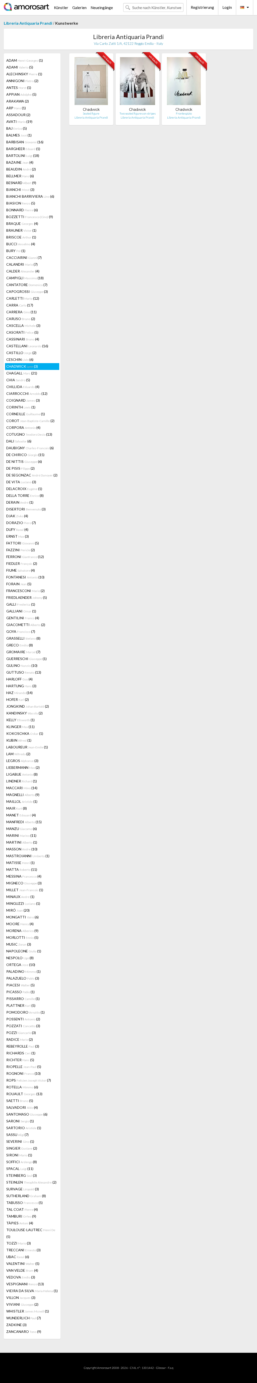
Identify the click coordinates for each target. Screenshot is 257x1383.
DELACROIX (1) (24, 489)
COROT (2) (30, 421)
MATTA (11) (21, 869)
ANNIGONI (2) (22, 81)
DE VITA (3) (21, 482)
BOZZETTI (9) (29, 217)
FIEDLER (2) (21, 563)
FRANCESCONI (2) (25, 591)
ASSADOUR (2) (18, 115)
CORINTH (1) (20, 407)
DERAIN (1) (19, 502)
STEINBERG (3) (21, 1175)
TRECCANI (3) (23, 1250)
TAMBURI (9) (21, 1216)
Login (227, 7)
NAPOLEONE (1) (23, 951)
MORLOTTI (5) (22, 937)
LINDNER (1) (21, 781)
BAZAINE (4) (19, 162)
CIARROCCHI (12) (26, 393)
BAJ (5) (16, 128)
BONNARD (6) (22, 210)
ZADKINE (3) (16, 1325)
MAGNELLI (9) (22, 794)
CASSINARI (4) (22, 339)
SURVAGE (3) (22, 1189)
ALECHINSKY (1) (24, 74)
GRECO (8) (19, 645)
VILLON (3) (20, 1297)
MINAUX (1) (20, 896)
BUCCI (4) (20, 244)
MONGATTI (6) (22, 917)
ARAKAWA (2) (17, 101)
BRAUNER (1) (21, 230)
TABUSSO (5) (24, 1202)
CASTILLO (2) (21, 353)
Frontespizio (184, 113)
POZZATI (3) (23, 1026)
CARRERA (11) (21, 312)
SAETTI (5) (19, 1100)
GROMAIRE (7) (23, 652)
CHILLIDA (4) (22, 387)
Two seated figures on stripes (137, 113)
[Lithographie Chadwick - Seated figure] (91, 82)
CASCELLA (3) (23, 325)
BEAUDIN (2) (21, 169)
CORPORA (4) (23, 427)
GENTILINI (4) (22, 618)
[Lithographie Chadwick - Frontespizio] (184, 82)
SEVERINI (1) (20, 1141)
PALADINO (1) (23, 971)
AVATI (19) (19, 121)
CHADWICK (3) (22, 366)
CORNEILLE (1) (25, 414)
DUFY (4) (17, 529)
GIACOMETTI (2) (25, 625)
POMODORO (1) (25, 1012)
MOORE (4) (20, 924)
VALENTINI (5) (22, 1263)
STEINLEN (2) (31, 1182)
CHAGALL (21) (21, 373)
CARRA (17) (19, 305)
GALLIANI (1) (21, 611)
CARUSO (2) (20, 319)
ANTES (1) (18, 87)
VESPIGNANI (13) (25, 1284)
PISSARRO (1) (23, 998)
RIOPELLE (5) (23, 1066)
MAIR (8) (16, 808)
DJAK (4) (17, 516)
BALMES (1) (19, 135)
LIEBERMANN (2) (23, 767)
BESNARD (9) (21, 183)
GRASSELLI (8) (23, 638)
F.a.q (170, 1368)
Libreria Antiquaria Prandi (28, 23)
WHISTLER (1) (27, 1311)
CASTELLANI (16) (27, 346)
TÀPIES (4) (19, 1223)
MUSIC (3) (18, 944)
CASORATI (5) (22, 332)
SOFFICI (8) (21, 1162)
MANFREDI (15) (24, 822)
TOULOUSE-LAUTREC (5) (30, 1233)
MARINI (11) (21, 835)
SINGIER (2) (21, 1148)
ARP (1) (16, 108)
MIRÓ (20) (18, 910)
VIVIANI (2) (22, 1304)
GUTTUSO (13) (23, 672)
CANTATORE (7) (26, 285)
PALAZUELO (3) (22, 978)
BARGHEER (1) (23, 149)
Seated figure (91, 113)
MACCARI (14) (21, 788)
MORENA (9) (22, 930)
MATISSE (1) (20, 862)
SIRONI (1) (19, 1155)
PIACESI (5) (20, 985)
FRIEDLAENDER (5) (26, 597)
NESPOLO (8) (20, 958)
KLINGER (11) (20, 726)
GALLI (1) (20, 604)
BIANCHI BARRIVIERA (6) (30, 196)
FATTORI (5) (22, 543)
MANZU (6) (21, 828)
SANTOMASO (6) (26, 1114)
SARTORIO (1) (23, 1128)
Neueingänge (102, 7)
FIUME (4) (20, 570)
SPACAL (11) (19, 1168)
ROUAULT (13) (24, 1094)
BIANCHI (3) (20, 189)
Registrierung (202, 7)
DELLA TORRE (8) (25, 495)
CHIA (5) (18, 380)
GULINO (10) (21, 665)
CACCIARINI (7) (24, 257)
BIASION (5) (20, 203)
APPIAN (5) (21, 94)
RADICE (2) (19, 1039)
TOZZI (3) (18, 1243)
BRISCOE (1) (21, 237)
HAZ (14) (19, 692)
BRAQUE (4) (22, 223)
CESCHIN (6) (19, 359)
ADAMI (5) (19, 67)
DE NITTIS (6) (24, 461)
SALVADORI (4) (22, 1107)
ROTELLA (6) (22, 1087)
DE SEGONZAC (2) (31, 475)
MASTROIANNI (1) (27, 856)
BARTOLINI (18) (22, 155)
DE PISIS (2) (20, 468)
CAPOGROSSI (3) (27, 291)
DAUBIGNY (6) (30, 448)
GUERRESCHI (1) (26, 658)
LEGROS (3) (22, 760)
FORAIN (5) (18, 584)
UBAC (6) (17, 1257)
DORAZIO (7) (21, 523)
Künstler (61, 7)
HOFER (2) (17, 699)
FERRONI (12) (25, 557)
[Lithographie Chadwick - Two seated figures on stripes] (137, 82)
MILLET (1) (24, 890)
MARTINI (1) (21, 842)
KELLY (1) (20, 720)
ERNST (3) (17, 536)
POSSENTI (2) (23, 1019)
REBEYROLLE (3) (22, 1046)
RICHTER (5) (20, 1060)
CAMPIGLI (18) (25, 278)
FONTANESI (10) (25, 577)
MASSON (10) (21, 849)
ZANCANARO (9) (23, 1331)
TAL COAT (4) (22, 1209)
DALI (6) (18, 441)
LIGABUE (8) (22, 774)
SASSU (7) (17, 1134)
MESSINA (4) (23, 876)
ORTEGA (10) (20, 964)
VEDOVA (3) (20, 1277)
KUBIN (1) (18, 740)
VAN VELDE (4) (22, 1270)
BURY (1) (15, 251)
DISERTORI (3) (26, 509)
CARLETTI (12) (22, 298)
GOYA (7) (20, 631)
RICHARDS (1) (20, 1053)
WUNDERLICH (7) (23, 1318)
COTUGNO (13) (29, 434)
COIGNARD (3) (23, 400)
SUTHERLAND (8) (26, 1196)
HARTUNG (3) (21, 686)
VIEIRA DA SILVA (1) (32, 1291)
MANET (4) (21, 815)
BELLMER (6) (20, 176)
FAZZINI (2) (20, 550)
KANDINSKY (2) (24, 713)
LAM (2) (18, 754)
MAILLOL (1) (21, 801)
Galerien (79, 7)
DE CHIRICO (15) (25, 455)
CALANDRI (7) (22, 264)
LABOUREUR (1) (27, 747)
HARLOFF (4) (19, 679)
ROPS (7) (28, 1080)
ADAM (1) (24, 60)
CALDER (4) (22, 271)
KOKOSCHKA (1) (24, 733)
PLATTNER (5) (20, 1005)
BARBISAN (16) (24, 142)
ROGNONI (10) (23, 1073)
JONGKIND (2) (27, 706)
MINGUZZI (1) (23, 903)
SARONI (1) (20, 1121)
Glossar (161, 1368)
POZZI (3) (21, 1032)
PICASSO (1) (20, 992)
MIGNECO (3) (24, 883)
